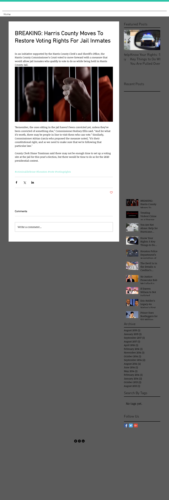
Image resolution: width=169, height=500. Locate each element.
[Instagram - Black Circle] (79, 441)
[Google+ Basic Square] (136, 425)
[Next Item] (154, 39)
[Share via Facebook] (16, 182)
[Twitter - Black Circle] (75, 441)
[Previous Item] (129, 39)
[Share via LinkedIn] (32, 182)
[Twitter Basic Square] (131, 425)
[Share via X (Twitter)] (24, 182)
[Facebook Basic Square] (126, 425)
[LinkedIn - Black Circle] (83, 441)
